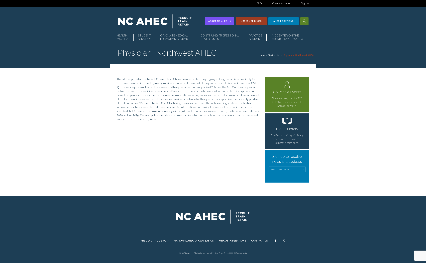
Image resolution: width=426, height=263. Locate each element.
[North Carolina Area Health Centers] (155, 21)
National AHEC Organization (194, 240)
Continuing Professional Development (220, 37)
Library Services (251, 21)
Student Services (144, 37)
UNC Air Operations (232, 240)
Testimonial (274, 55)
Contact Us (259, 240)
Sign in (305, 3)
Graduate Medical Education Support (175, 37)
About (217, 21)
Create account (281, 3)
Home (262, 55)
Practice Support (255, 37)
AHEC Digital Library (155, 240)
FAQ (259, 3)
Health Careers (123, 37)
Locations (283, 21)
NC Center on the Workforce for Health (290, 37)
